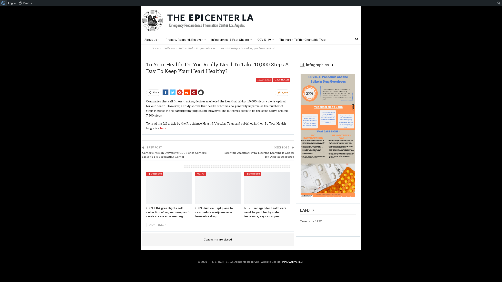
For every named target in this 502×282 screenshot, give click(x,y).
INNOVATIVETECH (293, 261)
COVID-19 (264, 40)
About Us (151, 40)
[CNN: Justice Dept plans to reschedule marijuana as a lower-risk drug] (218, 188)
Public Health (281, 80)
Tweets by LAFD (311, 221)
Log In (12, 3)
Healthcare (264, 80)
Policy (200, 174)
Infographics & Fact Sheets (230, 40)
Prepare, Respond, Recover (184, 40)
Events (27, 3)
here (163, 128)
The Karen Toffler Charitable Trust (302, 40)
